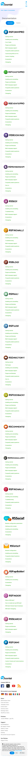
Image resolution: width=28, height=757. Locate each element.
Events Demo (4, 706)
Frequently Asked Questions (12, 556)
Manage (22, 752)
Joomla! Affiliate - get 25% (7, 718)
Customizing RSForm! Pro (11, 53)
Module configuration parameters (13, 523)
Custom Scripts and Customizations (14, 661)
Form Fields (8, 42)
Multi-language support (11, 48)
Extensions (10, 22)
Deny (17, 752)
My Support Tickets (5, 726)
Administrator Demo (5, 700)
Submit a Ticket (4, 728)
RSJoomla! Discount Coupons (8, 734)
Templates (18, 22)
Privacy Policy (18, 750)
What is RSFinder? (9, 600)
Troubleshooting (9, 211)
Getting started (9, 36)
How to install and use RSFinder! (13, 603)
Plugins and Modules (10, 45)
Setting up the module (11, 526)
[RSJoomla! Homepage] (6, 3)
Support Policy (4, 740)
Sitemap (3, 732)
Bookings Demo (4, 710)
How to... (7, 185)
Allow (12, 752)
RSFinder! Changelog (10, 608)
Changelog (8, 62)
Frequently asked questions (12, 50)
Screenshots (8, 59)
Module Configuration (10, 550)
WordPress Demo (5, 712)
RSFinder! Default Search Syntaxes (14, 606)
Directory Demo (4, 708)
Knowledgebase (5, 724)
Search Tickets (4, 730)
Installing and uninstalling (11, 39)
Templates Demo (5, 704)
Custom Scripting (9, 56)
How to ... (7, 379)
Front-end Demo (5, 702)
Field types (8, 365)
